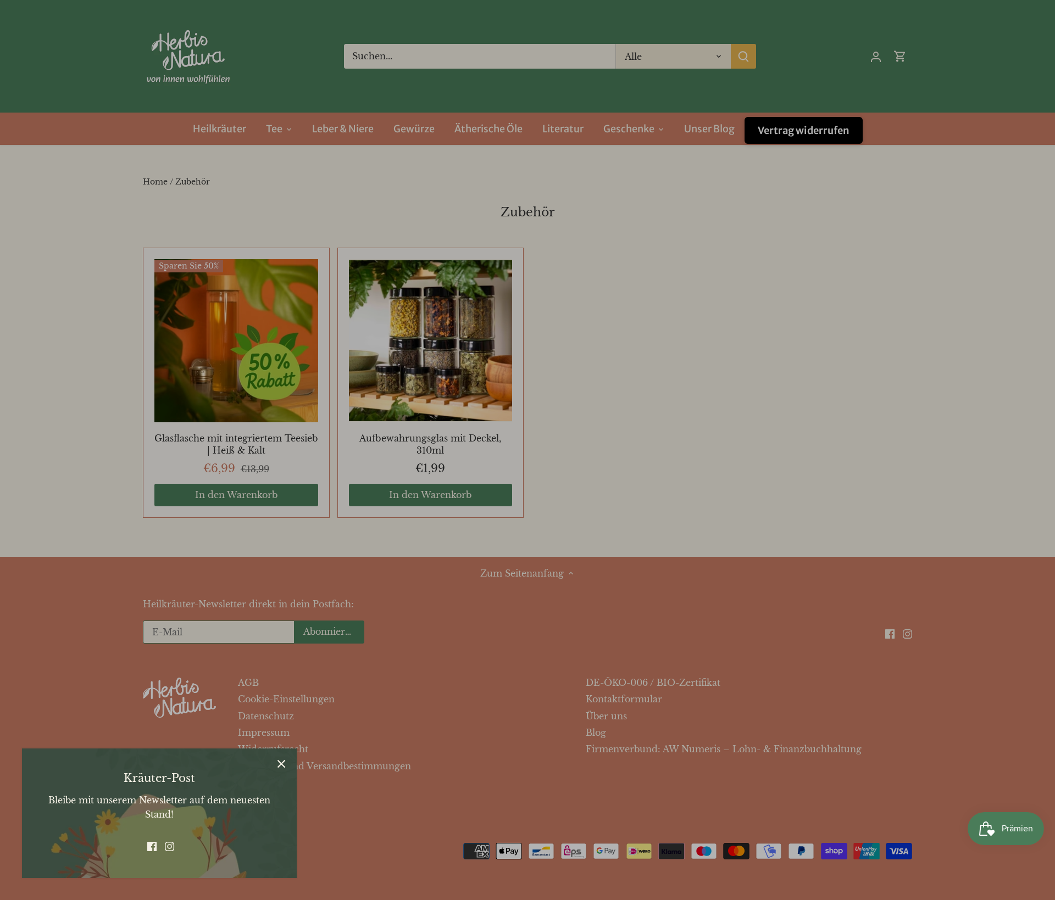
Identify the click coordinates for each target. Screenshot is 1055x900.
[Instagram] (169, 846)
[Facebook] (152, 846)
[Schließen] (281, 764)
